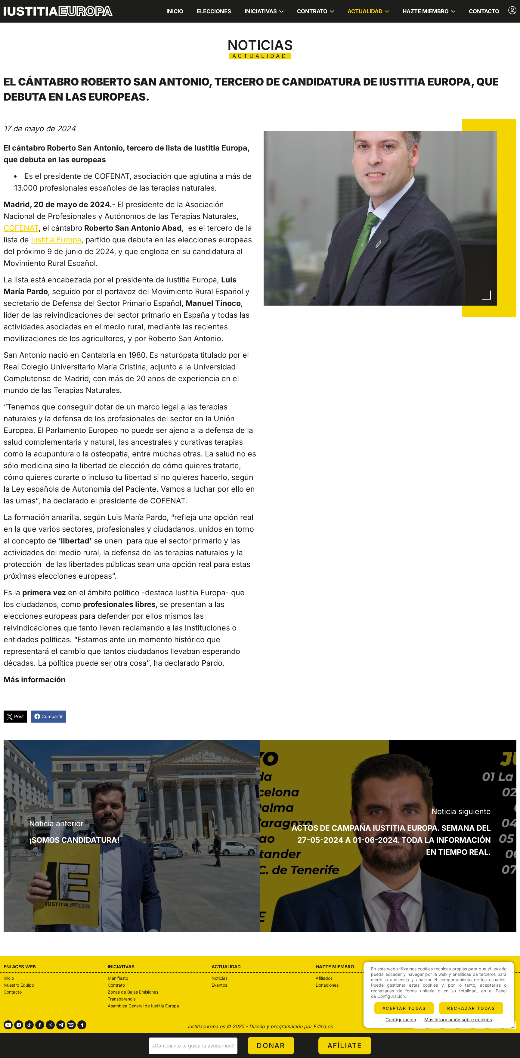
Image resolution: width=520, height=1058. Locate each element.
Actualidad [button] (365, 11)
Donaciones (327, 985)
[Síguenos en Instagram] (18, 1024)
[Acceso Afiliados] (512, 10)
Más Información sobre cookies (458, 1019)
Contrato (116, 985)
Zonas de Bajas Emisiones (133, 991)
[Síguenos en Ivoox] (81, 1024)
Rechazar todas (471, 1008)
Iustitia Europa (56, 239)
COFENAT (21, 227)
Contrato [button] (312, 11)
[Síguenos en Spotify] (71, 1024)
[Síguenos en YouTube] (8, 1024)
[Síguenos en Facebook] (39, 1024)
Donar (271, 1045)
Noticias (220, 978)
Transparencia (122, 998)
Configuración (400, 1019)
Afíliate (344, 1045)
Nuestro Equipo (19, 985)
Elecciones (214, 11)
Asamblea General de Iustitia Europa (143, 1005)
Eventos (219, 985)
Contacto (484, 11)
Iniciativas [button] (261, 11)
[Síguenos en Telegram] (60, 1024)
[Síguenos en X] (50, 1024)
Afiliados (324, 978)
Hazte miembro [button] (426, 11)
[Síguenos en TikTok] (29, 1024)
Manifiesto (118, 978)
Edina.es (323, 1026)
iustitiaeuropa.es (206, 1026)
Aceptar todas (404, 1008)
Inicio (174, 11)
